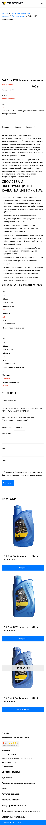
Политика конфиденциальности (18, 783)
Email (4, 460)
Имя (4, 448)
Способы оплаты (11, 772)
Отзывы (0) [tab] (30, 127)
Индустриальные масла (14, 805)
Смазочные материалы (13, 817)
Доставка (7, 777)
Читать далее (23, 709)
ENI (3, 108)
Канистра (6, 378)
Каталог (5, 13)
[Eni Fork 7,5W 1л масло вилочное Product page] (23, 670)
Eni (4, 309)
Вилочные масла (18, 16)
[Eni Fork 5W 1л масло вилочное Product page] (23, 528)
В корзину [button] (23, 568)
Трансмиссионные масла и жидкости (21, 811)
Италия (5, 385)
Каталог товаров (10, 794)
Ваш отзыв (7, 433)
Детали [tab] (18, 127)
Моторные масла (11, 799)
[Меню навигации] (41, 3)
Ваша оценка (8, 427)
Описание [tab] (6, 127)
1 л (4, 317)
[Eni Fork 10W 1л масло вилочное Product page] (23, 599)
